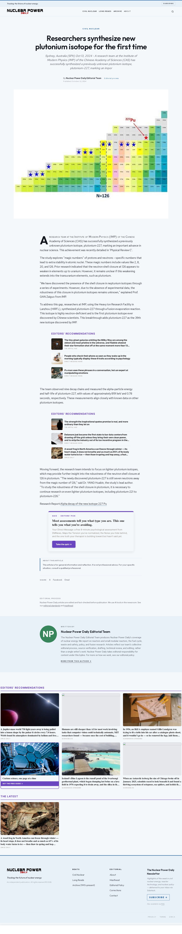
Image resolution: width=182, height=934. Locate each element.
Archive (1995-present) (83, 885)
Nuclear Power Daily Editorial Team (83, 78)
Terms (163, 917)
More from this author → (76, 661)
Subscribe (168, 3)
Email (67, 580)
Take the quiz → (64, 544)
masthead (68, 605)
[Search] (172, 11)
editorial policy (127, 655)
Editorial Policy (117, 885)
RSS (162, 904)
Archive (118, 11)
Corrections (115, 890)
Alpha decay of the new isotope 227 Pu (83, 504)
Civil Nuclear (89, 11)
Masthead (115, 880)
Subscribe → (158, 897)
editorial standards (51, 605)
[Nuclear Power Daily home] (25, 11)
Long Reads (105, 11)
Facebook (57, 580)
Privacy (152, 917)
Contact (114, 895)
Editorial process (111, 78)
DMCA (172, 917)
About (127, 11)
